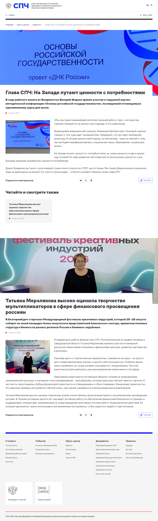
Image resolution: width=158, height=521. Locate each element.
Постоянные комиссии (14, 450)
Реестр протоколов (103, 474)
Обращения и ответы (104, 470)
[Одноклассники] (91, 180)
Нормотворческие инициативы (107, 450)
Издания (129, 445)
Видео (68, 454)
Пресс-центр (23, 25)
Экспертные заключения (105, 466)
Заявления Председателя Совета (109, 458)
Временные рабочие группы (16, 454)
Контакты (9, 462)
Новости (37, 25)
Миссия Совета (11, 458)
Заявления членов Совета (106, 462)
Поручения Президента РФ (106, 445)
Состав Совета (11, 445)
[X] (86, 180)
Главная (9, 25)
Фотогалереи (71, 450)
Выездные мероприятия (45, 454)
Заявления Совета (103, 454)
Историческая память (134, 454)
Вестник (129, 450)
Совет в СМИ (70, 458)
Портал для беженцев (134, 458)
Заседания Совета (43, 450)
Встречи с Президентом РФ (46, 445)
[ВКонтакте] (80, 180)
